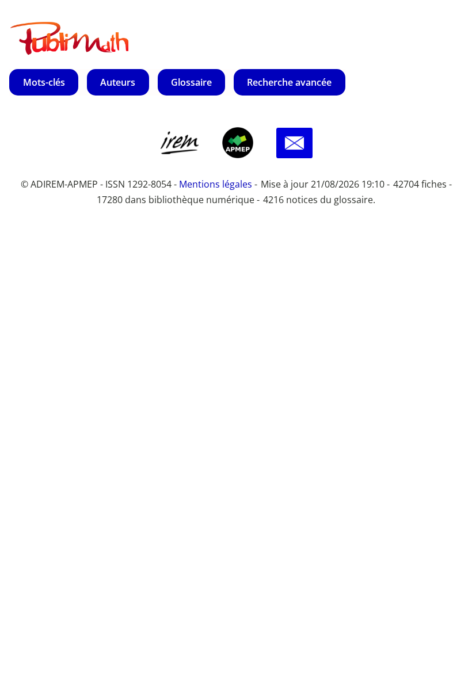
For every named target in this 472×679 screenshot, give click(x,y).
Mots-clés (44, 82)
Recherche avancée (289, 82)
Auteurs (117, 82)
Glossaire (191, 82)
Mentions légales (215, 184)
